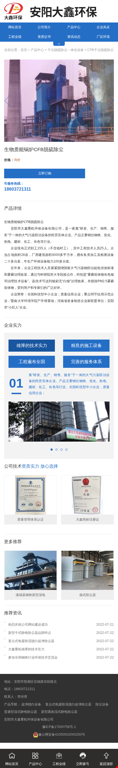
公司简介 (44, 27)
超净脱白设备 (31, 704)
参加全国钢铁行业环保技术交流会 (33, 657)
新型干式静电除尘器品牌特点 (29, 633)
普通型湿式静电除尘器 (20, 712)
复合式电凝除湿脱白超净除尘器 (31, 641)
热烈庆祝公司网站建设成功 (28, 624)
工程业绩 (14, 37)
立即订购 (44, 173)
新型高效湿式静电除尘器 (59, 712)
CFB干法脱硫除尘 (100, 50)
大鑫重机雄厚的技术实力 (26, 649)
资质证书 (44, 37)
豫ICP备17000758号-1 (59, 727)
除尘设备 (102, 704)
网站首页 (14, 27)
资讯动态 (73, 37)
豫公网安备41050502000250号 (61, 734)
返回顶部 (106, 759)
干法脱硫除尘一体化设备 (65, 50)
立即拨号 (82, 759)
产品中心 (73, 27)
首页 (24, 50)
